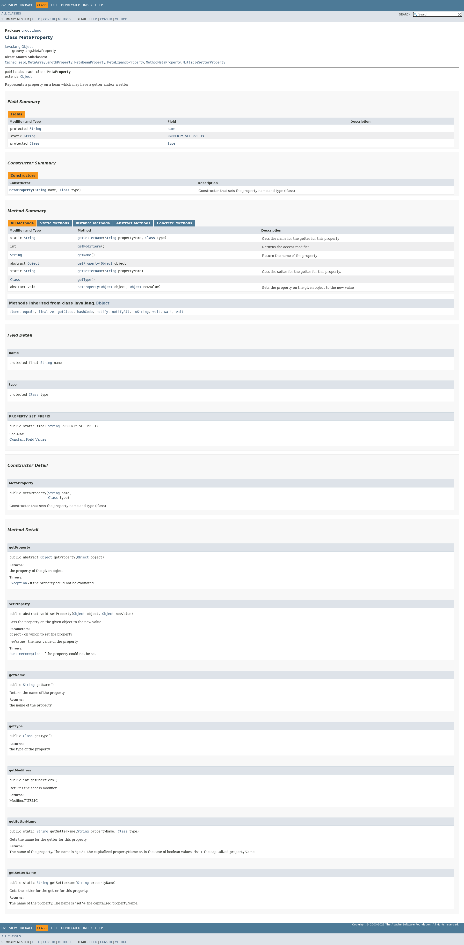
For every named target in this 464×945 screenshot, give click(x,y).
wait (156, 312)
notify (102, 312)
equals (29, 312)
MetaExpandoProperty (125, 62)
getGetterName (90, 238)
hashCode (85, 312)
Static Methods (54, 223)
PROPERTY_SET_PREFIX (185, 136)
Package (26, 5)
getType (84, 280)
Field (36, 19)
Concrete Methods (174, 223)
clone (14, 312)
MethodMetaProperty (163, 62)
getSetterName (90, 271)
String (35, 129)
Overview (9, 5)
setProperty (88, 287)
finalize (46, 312)
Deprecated (70, 5)
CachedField (15, 62)
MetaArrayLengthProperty (50, 62)
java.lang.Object (19, 47)
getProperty (88, 263)
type (171, 143)
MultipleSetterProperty (204, 62)
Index (87, 5)
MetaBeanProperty (89, 62)
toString (141, 312)
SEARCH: (405, 14)
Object (26, 76)
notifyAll (120, 312)
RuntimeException (24, 654)
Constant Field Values (27, 439)
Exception (18, 583)
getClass (65, 312)
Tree (54, 5)
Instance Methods (93, 223)
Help (99, 5)
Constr (49, 19)
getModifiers (89, 246)
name (171, 129)
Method (64, 19)
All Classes (11, 13)
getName (84, 255)
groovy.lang (31, 30)
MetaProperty (21, 190)
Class (34, 143)
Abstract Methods (133, 223)
